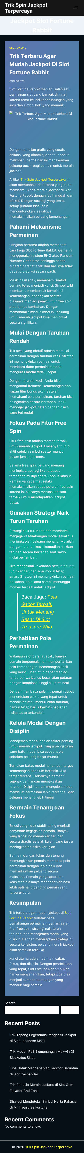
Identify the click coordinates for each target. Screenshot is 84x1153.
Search (10, 1003)
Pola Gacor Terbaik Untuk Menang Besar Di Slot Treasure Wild (39, 612)
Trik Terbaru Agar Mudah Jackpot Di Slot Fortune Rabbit (39, 64)
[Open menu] (75, 8)
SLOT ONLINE (17, 47)
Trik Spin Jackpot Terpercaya (48, 1147)
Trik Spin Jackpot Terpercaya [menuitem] (43, 179)
